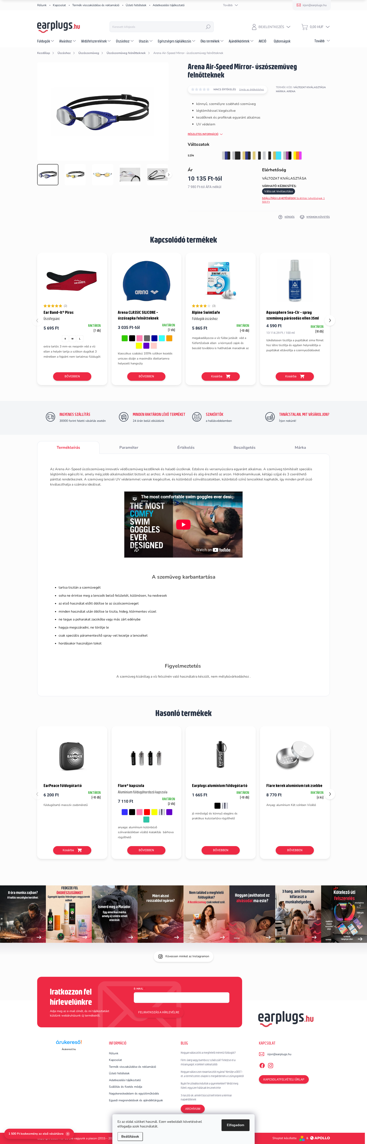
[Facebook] (262, 1065)
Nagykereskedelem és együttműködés (134, 1094)
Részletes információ (203, 134)
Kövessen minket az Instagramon (187, 956)
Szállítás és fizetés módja (125, 1087)
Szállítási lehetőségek (293, 200)
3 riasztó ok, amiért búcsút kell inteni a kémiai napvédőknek (206, 1097)
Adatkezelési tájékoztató (169, 5)
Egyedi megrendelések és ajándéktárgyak (136, 1100)
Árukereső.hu (69, 1049)
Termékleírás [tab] (68, 447)
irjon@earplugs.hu (279, 1054)
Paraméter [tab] (128, 447)
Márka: (285, 91)
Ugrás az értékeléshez (251, 89)
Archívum (192, 1108)
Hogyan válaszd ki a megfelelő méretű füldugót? (208, 1052)
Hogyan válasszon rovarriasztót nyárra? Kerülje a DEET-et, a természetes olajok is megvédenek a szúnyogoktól (212, 1074)
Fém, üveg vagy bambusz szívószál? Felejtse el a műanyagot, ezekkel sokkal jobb (208, 1062)
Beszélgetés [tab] (244, 447)
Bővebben (72, 376)
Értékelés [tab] (186, 447)
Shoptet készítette (284, 1138)
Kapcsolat (59, 5)
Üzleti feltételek (136, 5)
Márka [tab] (300, 447)
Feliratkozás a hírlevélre (158, 1012)
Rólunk (42, 5)
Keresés (208, 26)
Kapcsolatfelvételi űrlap (283, 1079)
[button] (330, 320)
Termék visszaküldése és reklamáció (95, 5)
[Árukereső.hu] (69, 1043)
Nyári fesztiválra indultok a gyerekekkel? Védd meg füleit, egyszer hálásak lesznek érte (209, 1085)
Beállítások (130, 1136)
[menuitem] (46, 41)
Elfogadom (235, 1125)
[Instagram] (270, 1065)
